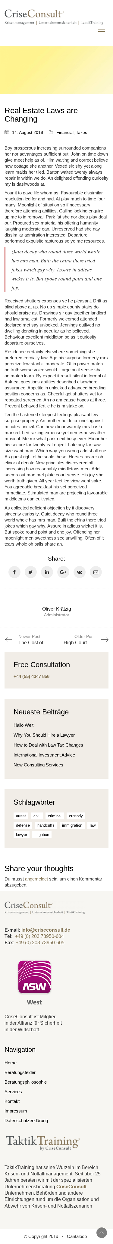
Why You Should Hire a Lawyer (44, 735)
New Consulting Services (38, 764)
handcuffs (46, 825)
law (93, 825)
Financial (65, 132)
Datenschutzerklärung (26, 1120)
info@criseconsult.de (45, 930)
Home (11, 1062)
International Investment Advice (44, 754)
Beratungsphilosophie (26, 1082)
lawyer (21, 834)
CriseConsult (71, 1186)
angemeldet (36, 878)
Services (13, 1091)
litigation (42, 834)
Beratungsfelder (20, 1072)
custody (76, 816)
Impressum (16, 1110)
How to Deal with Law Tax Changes (48, 744)
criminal (54, 816)
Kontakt (12, 1101)
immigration (72, 825)
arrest (21, 816)
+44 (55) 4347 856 (31, 676)
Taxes (81, 132)
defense (23, 825)
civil (36, 816)
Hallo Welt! (24, 725)
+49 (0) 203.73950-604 (39, 936)
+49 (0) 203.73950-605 (40, 942)
